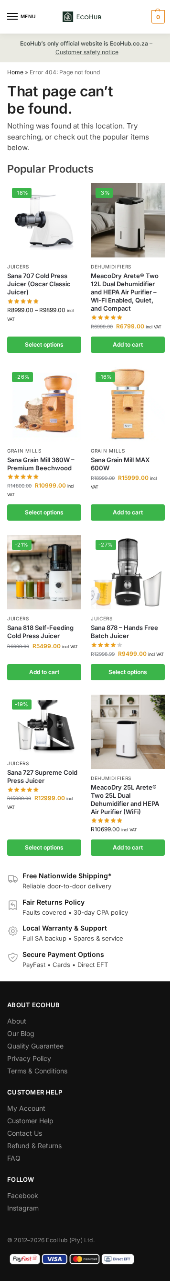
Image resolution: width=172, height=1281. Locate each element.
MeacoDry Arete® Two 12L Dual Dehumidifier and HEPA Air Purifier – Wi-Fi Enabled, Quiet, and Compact (125, 292)
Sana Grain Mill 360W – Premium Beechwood (41, 464)
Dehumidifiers (111, 266)
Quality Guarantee (35, 1046)
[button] (157, 16)
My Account (26, 1108)
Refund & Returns (34, 1145)
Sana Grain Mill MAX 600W (120, 464)
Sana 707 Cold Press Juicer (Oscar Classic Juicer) (39, 284)
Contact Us (24, 1133)
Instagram (23, 1208)
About (16, 1021)
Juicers (18, 266)
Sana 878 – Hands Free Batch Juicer (124, 632)
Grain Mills (24, 451)
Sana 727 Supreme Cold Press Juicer (42, 776)
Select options (44, 344)
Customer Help (30, 1121)
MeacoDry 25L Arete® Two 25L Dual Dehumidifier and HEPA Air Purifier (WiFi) (125, 799)
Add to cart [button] (128, 344)
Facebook (22, 1195)
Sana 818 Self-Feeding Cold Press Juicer (40, 632)
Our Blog (20, 1033)
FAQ (14, 1158)
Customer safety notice (86, 52)
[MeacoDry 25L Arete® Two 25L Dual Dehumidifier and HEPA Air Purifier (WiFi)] (128, 732)
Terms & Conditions (37, 1071)
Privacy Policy (29, 1058)
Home (15, 72)
